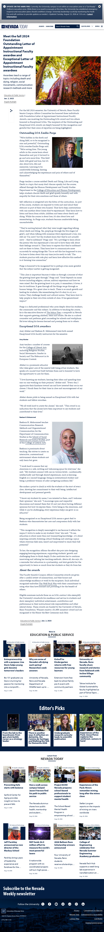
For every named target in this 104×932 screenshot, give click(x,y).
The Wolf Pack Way (48, 583)
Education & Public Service (14, 95)
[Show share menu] (11, 111)
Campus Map (74, 919)
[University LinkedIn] (83, 904)
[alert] (52, 11)
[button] (87, 26)
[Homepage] (14, 26)
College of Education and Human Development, (59, 190)
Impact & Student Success (67, 825)
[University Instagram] (76, 904)
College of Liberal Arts (36, 347)
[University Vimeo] (62, 904)
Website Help (74, 915)
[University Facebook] (49, 904)
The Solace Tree (54, 312)
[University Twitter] (42, 904)
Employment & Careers (94, 923)
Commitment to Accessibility (91, 915)
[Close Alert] (99, 6)
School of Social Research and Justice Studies (33, 438)
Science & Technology (93, 768)
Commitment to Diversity (93, 911)
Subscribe (49, 26)
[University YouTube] (56, 904)
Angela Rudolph (10, 102)
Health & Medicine (19, 768)
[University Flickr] (69, 904)
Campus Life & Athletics (93, 825)
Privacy (76, 911)
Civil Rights (98, 919)
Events (41, 26)
